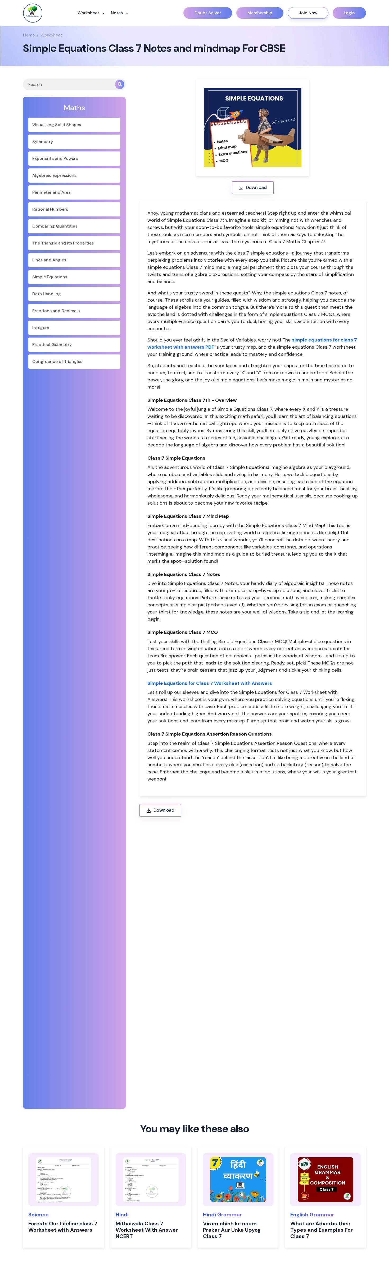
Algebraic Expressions (54, 175)
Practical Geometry (52, 344)
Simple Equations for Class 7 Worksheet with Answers (209, 683)
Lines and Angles (49, 260)
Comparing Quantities (54, 226)
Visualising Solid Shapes (56, 124)
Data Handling (46, 294)
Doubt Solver (208, 13)
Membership (259, 13)
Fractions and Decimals (56, 310)
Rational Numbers (50, 209)
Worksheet (89, 13)
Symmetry (42, 141)
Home (29, 35)
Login (349, 13)
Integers (40, 327)
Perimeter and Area (51, 192)
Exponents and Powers (55, 158)
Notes (117, 13)
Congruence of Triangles (57, 361)
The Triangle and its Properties (63, 243)
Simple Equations (49, 277)
